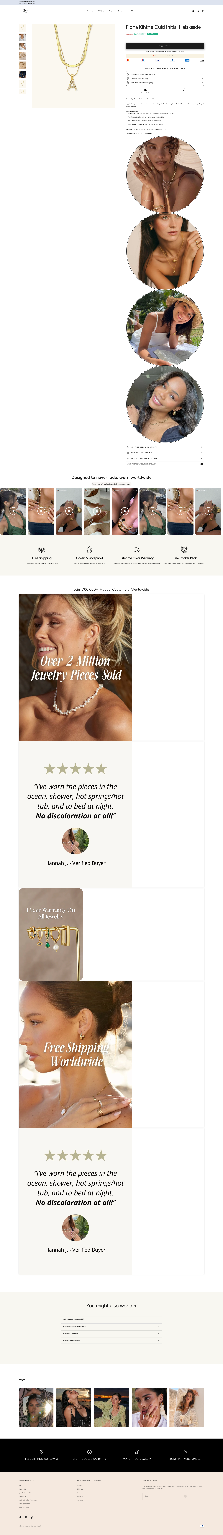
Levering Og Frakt (24, 1507)
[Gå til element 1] (22, 28)
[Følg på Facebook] (20, 1517)
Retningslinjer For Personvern (28, 1500)
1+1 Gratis (133, 11)
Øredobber (121, 11)
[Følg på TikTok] (32, 1517)
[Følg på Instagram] (26, 1517)
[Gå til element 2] (22, 38)
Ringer (111, 11)
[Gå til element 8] (22, 93)
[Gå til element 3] (22, 47)
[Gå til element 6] (22, 75)
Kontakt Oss (22, 1489)
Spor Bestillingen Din (25, 1493)
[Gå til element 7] (22, 84)
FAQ (20, 1485)
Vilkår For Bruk (23, 1496)
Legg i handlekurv (165, 46)
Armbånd (90, 11)
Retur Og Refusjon (24, 1504)
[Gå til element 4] (22, 56)
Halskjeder (101, 11)
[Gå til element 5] (22, 66)
